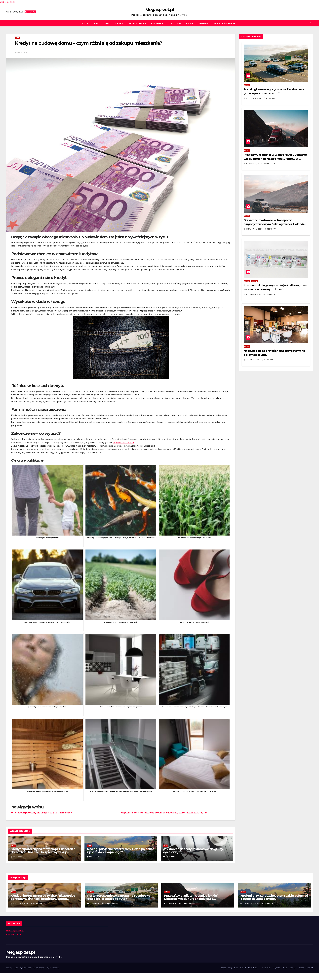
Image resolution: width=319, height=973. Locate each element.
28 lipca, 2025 (253, 360)
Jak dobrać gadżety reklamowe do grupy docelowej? (193, 850)
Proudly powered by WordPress (18, 968)
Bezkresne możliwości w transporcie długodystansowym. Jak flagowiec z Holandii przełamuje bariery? (274, 224)
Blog (96, 23)
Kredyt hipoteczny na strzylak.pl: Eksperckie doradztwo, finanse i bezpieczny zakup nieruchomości (43, 852)
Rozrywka (157, 23)
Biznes (84, 23)
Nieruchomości (137, 23)
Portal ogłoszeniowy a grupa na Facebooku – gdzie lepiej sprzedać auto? (119, 897)
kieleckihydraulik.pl (15, 930)
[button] (311, 23)
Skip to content (7, 2)
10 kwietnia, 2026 (254, 229)
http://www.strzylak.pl (123, 442)
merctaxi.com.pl (13, 934)
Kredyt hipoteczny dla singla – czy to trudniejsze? (43, 812)
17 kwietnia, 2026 (251, 903)
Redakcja (270, 98)
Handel (119, 23)
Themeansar (54, 968)
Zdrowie (204, 23)
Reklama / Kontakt (224, 23)
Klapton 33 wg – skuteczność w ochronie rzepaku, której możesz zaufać (162, 812)
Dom (107, 23)
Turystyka (174, 23)
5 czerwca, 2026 (254, 164)
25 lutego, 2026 (254, 294)
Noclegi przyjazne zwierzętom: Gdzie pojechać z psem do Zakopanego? (120, 850)
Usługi (189, 23)
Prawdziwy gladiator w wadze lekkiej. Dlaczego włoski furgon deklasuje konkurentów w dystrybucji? (275, 158)
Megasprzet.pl (159, 9)
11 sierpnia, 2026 (254, 98)
